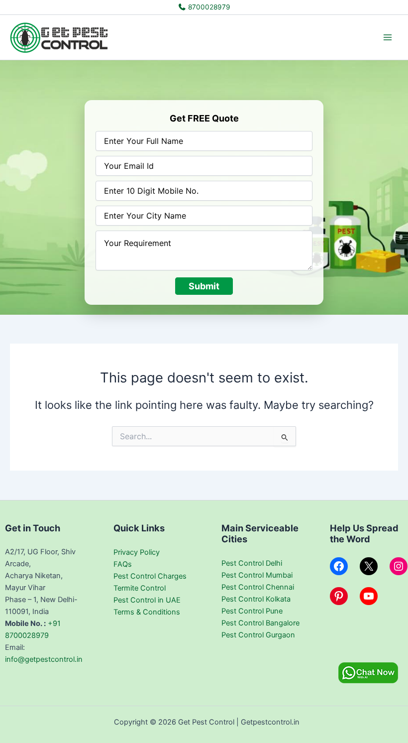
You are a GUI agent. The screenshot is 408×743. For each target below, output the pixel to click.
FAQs (122, 564)
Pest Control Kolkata (256, 599)
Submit (204, 286)
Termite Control (139, 588)
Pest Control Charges (150, 576)
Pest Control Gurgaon (258, 634)
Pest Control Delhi (251, 563)
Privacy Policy (136, 552)
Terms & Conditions (146, 612)
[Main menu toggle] (387, 37)
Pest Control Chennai (257, 587)
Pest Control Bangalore (260, 623)
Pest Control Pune (252, 611)
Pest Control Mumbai (257, 575)
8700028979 (208, 7)
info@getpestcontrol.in (44, 659)
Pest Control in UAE (147, 600)
